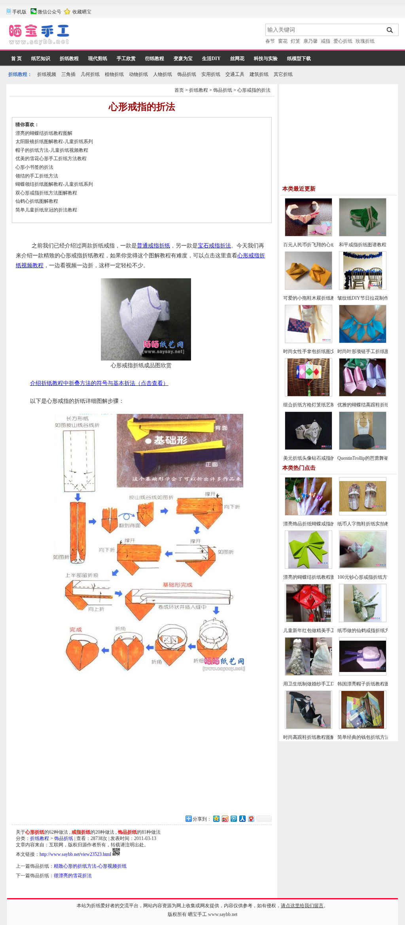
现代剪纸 (97, 58)
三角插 (68, 74)
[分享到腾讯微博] (233, 818)
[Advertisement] (168, 35)
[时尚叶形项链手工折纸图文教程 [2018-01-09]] (362, 341)
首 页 (16, 58)
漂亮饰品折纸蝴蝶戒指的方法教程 (318, 524)
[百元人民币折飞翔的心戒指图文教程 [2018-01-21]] (308, 235)
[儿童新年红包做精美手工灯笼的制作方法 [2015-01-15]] (308, 620)
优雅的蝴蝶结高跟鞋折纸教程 (368, 405)
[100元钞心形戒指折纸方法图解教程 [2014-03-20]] (362, 567)
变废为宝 (183, 58)
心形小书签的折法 (34, 167)
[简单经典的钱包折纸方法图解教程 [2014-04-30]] (362, 727)
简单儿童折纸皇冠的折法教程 (46, 210)
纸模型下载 (299, 58)
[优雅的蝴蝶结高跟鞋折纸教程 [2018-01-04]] (362, 395)
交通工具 (234, 74)
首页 (179, 90)
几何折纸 (90, 74)
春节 (270, 41)
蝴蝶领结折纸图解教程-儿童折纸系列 (54, 184)
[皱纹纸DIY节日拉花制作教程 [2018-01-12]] (362, 288)
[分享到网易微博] (250, 818)
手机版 (19, 12)
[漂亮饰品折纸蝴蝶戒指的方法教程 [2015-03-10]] (308, 514)
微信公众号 (49, 12)
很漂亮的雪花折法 (73, 875)
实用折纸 (210, 74)
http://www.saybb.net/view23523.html (75, 854)
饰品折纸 (186, 74)
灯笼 (295, 41)
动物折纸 (138, 74)
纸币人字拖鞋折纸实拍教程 (365, 524)
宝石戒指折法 (214, 246)
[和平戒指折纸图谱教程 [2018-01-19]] (362, 235)
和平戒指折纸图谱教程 (362, 244)
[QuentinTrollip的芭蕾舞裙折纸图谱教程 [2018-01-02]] (362, 448)
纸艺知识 (40, 58)
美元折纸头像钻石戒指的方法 (314, 458)
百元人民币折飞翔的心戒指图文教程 (321, 244)
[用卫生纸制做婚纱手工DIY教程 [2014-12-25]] (308, 674)
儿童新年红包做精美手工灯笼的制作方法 (326, 630)
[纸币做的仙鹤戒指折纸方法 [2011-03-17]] (362, 620)
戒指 (325, 41)
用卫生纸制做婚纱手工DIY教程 (316, 684)
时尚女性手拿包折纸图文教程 (314, 351)
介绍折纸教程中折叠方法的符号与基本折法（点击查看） (99, 383)
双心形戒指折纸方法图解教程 (46, 193)
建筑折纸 (259, 74)
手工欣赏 (126, 58)
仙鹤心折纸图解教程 (36, 201)
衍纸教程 (154, 58)
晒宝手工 (197, 914)
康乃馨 (310, 41)
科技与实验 (266, 58)
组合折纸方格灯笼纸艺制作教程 (316, 405)
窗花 (283, 41)
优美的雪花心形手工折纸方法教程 (51, 158)
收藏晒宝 (81, 12)
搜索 (390, 30)
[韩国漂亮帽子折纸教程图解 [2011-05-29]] (362, 674)
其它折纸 (283, 74)
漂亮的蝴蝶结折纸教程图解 (43, 133)
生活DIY (211, 58)
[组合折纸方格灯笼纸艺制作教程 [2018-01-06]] (308, 395)
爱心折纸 (342, 41)
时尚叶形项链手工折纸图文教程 (370, 351)
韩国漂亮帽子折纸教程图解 (365, 684)
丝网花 (237, 58)
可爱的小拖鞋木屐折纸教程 (311, 298)
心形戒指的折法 (254, 90)
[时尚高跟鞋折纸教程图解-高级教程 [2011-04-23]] (308, 727)
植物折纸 (114, 74)
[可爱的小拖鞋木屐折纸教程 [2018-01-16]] (308, 288)
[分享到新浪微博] (224, 818)
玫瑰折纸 (365, 41)
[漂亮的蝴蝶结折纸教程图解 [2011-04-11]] (308, 567)
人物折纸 (162, 74)
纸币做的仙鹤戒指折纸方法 (365, 630)
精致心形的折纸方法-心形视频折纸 (90, 866)
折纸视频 (46, 74)
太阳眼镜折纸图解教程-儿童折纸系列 (54, 141)
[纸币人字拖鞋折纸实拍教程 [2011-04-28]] (362, 514)
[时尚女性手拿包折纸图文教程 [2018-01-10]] (308, 341)
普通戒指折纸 (153, 246)
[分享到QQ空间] (216, 818)
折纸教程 (69, 58)
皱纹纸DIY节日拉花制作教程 (367, 298)
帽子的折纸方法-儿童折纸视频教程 (51, 150)
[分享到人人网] (242, 818)
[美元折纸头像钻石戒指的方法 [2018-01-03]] (308, 448)
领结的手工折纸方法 (36, 176)
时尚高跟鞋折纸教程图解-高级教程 (319, 737)
